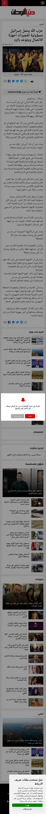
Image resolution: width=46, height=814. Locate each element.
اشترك (30, 416)
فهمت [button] (27, 805)
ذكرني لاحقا (17, 416)
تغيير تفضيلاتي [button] (27, 809)
